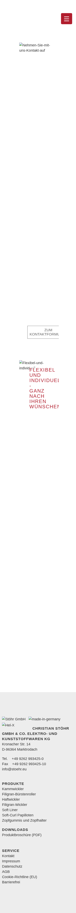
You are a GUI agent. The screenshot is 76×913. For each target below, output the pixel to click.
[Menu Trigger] (66, 18)
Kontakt (8, 856)
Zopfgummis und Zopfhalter (24, 820)
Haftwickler (11, 799)
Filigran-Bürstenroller (19, 794)
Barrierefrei (11, 882)
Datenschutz (12, 866)
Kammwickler (13, 789)
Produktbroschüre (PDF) (22, 835)
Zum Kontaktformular (48, 332)
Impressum (11, 861)
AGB (6, 872)
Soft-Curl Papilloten (17, 815)
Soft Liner (10, 810)
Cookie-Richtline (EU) (19, 877)
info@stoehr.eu (14, 769)
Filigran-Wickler (14, 805)
